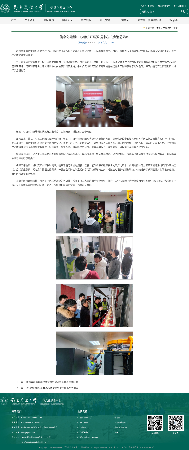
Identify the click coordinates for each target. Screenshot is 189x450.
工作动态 (167, 28)
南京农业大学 (86, 418)
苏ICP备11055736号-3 (118, 447)
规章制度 (86, 20)
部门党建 (105, 20)
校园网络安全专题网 (89, 437)
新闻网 (83, 427)
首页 (13, 20)
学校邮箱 (84, 432)
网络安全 (67, 20)
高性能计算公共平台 (149, 20)
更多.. (116, 432)
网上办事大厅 (86, 423)
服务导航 (48, 20)
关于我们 (30, 20)
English (173, 20)
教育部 (117, 418)
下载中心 (124, 20)
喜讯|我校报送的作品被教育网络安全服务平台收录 (52, 388)
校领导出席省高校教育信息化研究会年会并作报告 (52, 382)
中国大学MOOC (121, 427)
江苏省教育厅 (120, 423)
